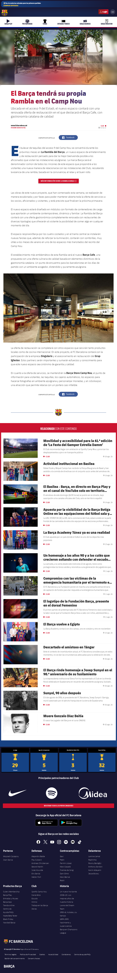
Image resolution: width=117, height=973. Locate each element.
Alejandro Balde (38, 856)
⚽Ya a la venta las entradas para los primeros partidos (22, 4)
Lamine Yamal (94, 856)
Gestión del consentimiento (15, 958)
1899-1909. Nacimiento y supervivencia (66, 922)
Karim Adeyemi (94, 870)
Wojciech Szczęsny (11, 856)
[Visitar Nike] (17, 793)
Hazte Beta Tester (10, 916)
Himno (34, 902)
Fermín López (65, 863)
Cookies (42, 954)
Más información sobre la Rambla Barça (60, 181)
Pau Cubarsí (37, 860)
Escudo (35, 898)
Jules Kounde (37, 870)
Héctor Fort (36, 877)
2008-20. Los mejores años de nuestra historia (67, 898)
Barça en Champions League (68, 931)
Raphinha (92, 860)
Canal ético (36, 895)
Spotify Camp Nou (39, 891)
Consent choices (34, 958)
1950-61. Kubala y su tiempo (68, 914)
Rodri (62, 880)
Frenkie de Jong (66, 870)
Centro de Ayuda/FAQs (8, 910)
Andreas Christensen (40, 863)
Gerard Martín (37, 867)
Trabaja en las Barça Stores (40, 907)
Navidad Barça (9, 922)
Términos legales (11, 954)
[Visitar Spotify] (52, 793)
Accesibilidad (53, 954)
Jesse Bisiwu (93, 873)
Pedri (62, 860)
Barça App (7, 902)
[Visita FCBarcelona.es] (4, 12)
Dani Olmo (64, 873)
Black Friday (8, 919)
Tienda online (8, 905)
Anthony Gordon (95, 867)
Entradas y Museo (10, 898)
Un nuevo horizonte (68, 891)
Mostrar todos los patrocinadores (58, 806)
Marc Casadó (65, 867)
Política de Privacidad (28, 954)
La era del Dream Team (67, 907)
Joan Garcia (8, 860)
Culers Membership (11, 891)
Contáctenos (66, 954)
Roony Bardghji (94, 863)
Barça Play (7, 895)
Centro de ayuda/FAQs (82, 954)
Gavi (61, 856)
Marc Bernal (65, 877)
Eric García (36, 873)
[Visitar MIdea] (92, 793)
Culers (103, 11)
